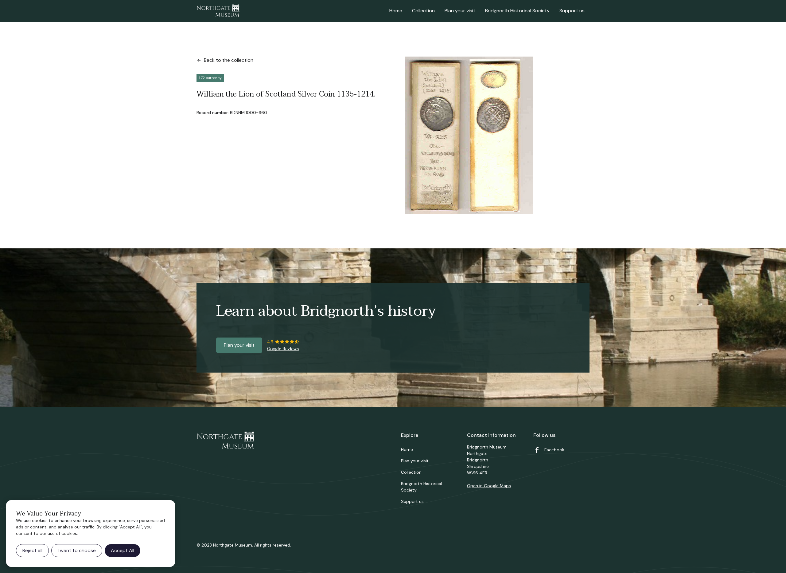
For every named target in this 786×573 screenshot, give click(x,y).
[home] (217, 11)
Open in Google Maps (489, 485)
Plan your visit (460, 10)
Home (395, 10)
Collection (423, 10)
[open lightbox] (469, 135)
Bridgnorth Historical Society (517, 10)
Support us (572, 10)
